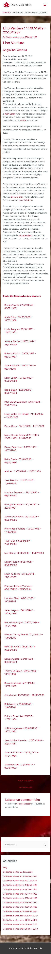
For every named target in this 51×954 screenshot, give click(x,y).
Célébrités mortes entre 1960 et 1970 (20, 902)
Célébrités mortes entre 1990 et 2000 (20, 916)
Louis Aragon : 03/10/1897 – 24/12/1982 (19, 331)
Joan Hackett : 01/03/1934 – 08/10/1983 (19, 766)
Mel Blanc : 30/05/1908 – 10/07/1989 (24, 553)
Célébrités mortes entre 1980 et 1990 (20, 37)
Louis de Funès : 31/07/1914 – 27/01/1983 (20, 575)
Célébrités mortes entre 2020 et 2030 (20, 929)
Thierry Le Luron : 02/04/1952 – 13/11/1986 (21, 672)
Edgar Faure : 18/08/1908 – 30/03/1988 (18, 563)
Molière (23, 120)
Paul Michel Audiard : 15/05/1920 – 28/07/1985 (23, 403)
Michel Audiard (25, 235)
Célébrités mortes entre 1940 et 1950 (20, 894)
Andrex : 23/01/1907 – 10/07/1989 (22, 471)
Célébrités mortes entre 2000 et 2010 (20, 920)
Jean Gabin (10, 114)
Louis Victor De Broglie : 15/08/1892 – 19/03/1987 (23, 416)
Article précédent (25, 780)
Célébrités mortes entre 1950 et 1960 (20, 898)
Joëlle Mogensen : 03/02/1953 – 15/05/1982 (21, 730)
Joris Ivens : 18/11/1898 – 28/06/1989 (24, 695)
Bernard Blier (17, 197)
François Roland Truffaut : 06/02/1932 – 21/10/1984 (18, 588)
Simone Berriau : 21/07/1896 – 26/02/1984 (20, 343)
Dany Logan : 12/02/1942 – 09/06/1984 (18, 379)
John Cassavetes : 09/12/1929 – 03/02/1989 (21, 518)
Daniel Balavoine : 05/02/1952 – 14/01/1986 (21, 449)
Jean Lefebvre (25, 200)
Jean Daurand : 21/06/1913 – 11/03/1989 (19, 482)
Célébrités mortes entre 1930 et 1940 (20, 889)
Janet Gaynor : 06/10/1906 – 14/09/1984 (19, 612)
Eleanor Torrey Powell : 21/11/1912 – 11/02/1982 (23, 636)
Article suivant (25, 787)
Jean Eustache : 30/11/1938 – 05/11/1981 (20, 367)
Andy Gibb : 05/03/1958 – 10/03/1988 (18, 319)
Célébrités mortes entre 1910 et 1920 (20, 880)
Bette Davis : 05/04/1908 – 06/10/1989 (18, 461)
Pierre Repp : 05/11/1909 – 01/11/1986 (24, 426)
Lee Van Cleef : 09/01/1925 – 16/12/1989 (19, 600)
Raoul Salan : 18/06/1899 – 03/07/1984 (18, 391)
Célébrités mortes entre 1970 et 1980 (20, 907)
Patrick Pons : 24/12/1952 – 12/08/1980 (19, 718)
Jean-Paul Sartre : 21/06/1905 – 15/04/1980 (21, 754)
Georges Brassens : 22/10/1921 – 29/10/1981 (21, 506)
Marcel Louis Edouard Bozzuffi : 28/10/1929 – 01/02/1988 (21, 437)
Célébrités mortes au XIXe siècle (18, 872)
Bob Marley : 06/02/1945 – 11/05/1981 (18, 706)
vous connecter (23, 804)
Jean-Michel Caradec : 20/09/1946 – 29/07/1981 (24, 742)
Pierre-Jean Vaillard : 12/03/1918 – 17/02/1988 (22, 530)
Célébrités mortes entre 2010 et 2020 (20, 924)
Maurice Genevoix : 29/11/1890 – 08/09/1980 (21, 494)
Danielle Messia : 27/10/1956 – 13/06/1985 (20, 685)
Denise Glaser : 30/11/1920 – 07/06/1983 (19, 660)
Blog (5, 867)
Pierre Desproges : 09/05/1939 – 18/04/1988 (21, 624)
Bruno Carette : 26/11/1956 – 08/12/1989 (19, 307)
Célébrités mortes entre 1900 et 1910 (20, 876)
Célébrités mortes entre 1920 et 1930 (20, 885)
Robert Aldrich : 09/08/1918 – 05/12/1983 (20, 355)
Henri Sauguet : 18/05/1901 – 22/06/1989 (19, 648)
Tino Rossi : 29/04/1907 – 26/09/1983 (18, 542)
